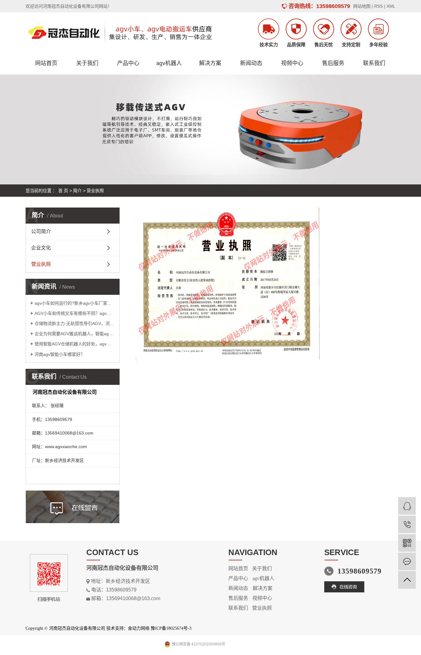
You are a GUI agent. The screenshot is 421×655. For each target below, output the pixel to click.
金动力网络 (138, 628)
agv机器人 (169, 63)
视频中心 (292, 63)
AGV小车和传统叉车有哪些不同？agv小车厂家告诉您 (75, 313)
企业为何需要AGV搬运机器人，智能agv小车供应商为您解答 (75, 333)
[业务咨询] (407, 506)
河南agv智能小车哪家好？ (60, 354)
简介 (77, 190)
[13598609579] (407, 524)
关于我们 (87, 63)
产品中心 (128, 63)
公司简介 (41, 231)
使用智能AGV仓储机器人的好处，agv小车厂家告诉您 (75, 343)
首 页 (63, 190)
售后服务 (333, 63)
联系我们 (374, 63)
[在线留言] (407, 561)
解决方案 (210, 63)
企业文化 (41, 247)
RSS (378, 6)
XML (390, 6)
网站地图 (361, 6)
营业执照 (41, 264)
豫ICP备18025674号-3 (171, 628)
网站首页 (46, 63)
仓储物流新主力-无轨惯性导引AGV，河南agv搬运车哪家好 (75, 323)
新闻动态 (251, 63)
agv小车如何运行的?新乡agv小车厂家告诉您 (75, 303)
